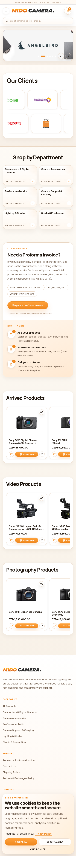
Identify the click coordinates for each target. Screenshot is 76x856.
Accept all (21, 842)
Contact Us (9, 766)
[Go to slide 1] (38, 56)
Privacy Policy (43, 833)
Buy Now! (13, 55)
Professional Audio (13, 724)
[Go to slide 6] (55, 56)
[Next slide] (68, 56)
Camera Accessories (15, 718)
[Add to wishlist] (11, 454)
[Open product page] (42, 454)
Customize (38, 849)
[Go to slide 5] (52, 56)
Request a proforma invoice (27, 305)
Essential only (55, 842)
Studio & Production (14, 742)
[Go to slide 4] (50, 56)
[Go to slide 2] (43, 56)
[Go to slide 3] (47, 56)
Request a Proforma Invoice (19, 760)
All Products (9, 706)
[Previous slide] (61, 56)
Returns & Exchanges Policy (18, 778)
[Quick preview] (41, 412)
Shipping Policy (11, 772)
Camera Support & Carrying (18, 730)
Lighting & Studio (12, 736)
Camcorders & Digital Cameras (20, 712)
